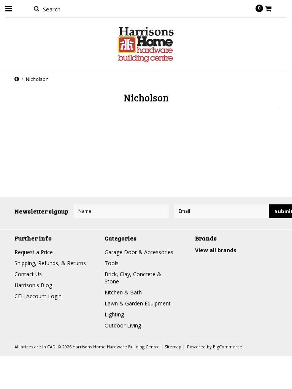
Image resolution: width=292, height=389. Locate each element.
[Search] (36, 8)
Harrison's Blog (33, 285)
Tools (112, 263)
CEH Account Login (38, 296)
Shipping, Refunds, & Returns (50, 263)
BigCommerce (227, 346)
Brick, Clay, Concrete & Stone (133, 277)
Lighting (114, 314)
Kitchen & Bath (123, 292)
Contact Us (28, 274)
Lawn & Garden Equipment (138, 303)
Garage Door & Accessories (139, 252)
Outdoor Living (123, 325)
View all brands (215, 250)
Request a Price (33, 252)
